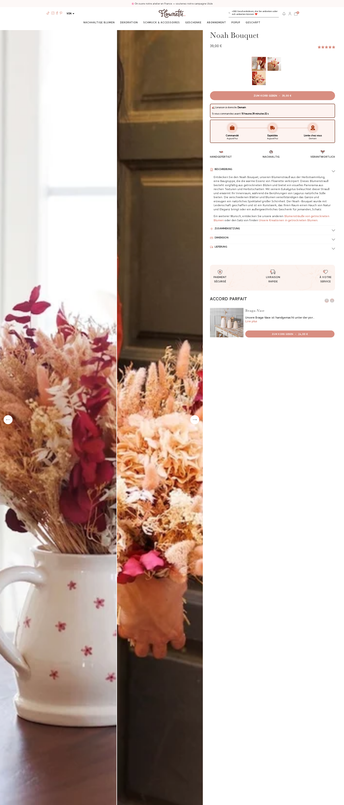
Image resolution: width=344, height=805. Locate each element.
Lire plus (251, 321)
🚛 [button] (213, 107)
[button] (254, 13)
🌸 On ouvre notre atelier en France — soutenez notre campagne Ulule (172, 4)
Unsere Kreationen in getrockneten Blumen (288, 220)
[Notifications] (284, 13)
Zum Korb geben (272, 96)
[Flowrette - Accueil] (172, 14)
